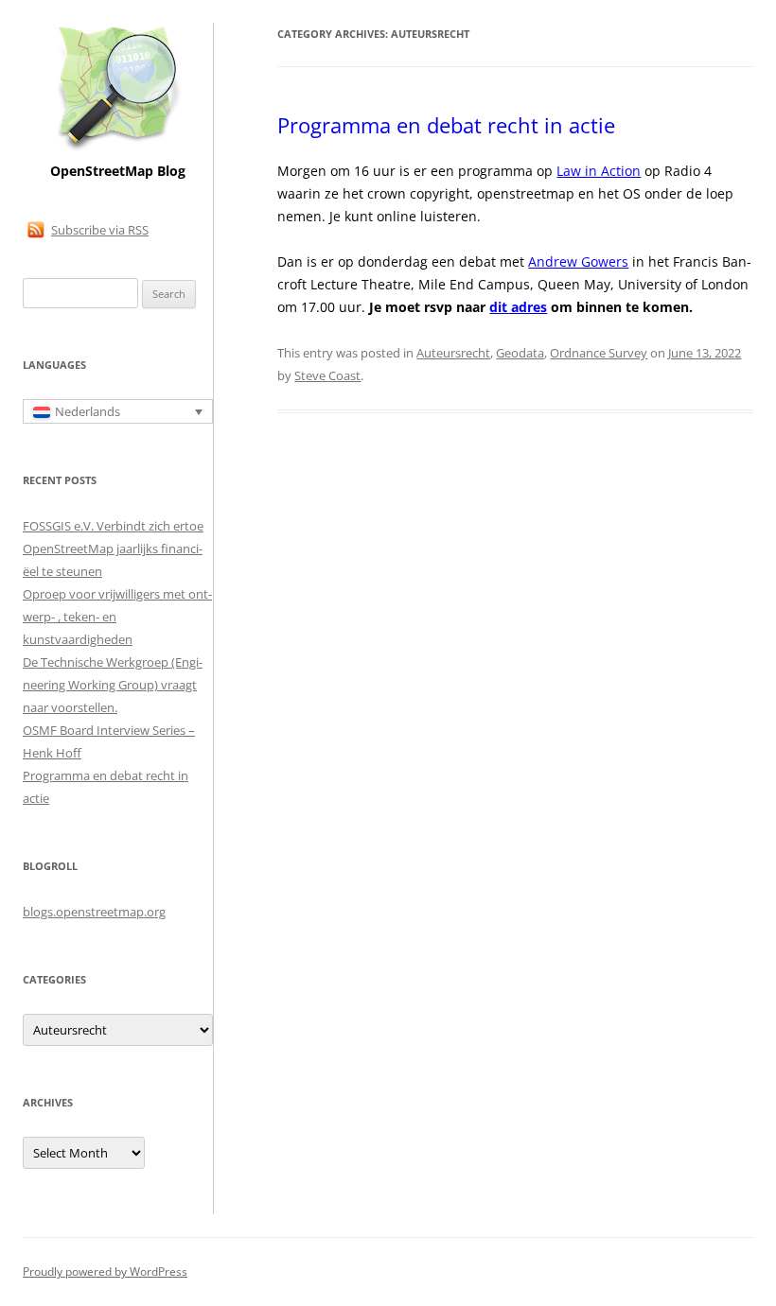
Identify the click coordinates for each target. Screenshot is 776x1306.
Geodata (520, 352)
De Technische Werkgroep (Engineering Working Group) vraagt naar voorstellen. (113, 684)
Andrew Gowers (578, 261)
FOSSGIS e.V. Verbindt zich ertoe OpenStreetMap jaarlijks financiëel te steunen (113, 548)
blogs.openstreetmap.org (94, 911)
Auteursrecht (453, 352)
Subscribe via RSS (100, 229)
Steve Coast (327, 375)
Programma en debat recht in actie (446, 125)
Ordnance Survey (598, 352)
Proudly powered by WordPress (105, 1271)
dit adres (518, 307)
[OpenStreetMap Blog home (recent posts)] (118, 149)
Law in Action (598, 171)
